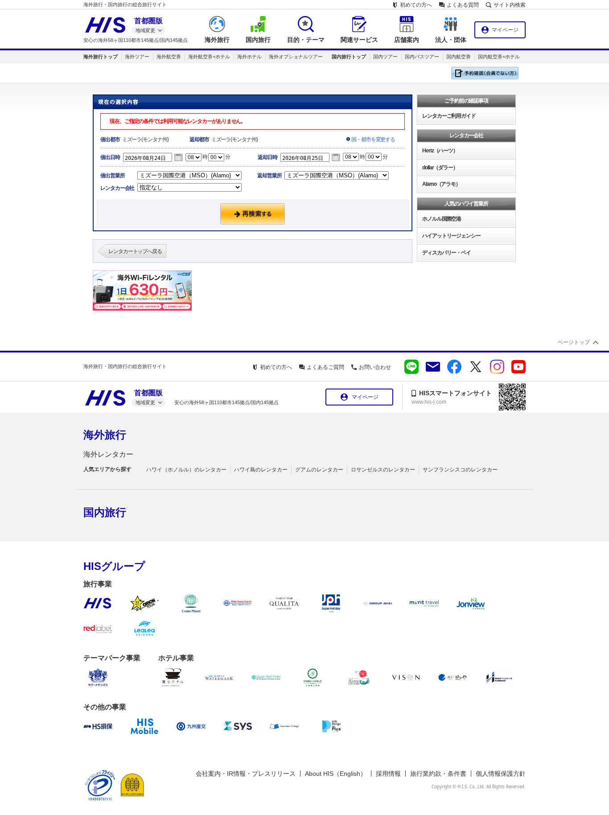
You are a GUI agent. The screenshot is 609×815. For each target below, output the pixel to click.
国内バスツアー (422, 56)
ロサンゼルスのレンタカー (383, 470)
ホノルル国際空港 (441, 219)
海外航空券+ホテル (209, 56)
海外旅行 (104, 435)
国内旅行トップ (349, 56)
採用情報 (388, 773)
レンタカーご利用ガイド (449, 116)
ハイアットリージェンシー (451, 236)
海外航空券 (168, 56)
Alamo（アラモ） (441, 184)
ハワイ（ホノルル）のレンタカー (186, 470)
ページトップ (574, 342)
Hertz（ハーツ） (440, 150)
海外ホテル (249, 56)
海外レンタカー (108, 454)
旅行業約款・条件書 (438, 773)
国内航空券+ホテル (499, 56)
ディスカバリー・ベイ (446, 253)
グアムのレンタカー (319, 470)
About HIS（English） (335, 773)
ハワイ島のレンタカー (261, 470)
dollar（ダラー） (440, 167)
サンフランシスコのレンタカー (460, 470)
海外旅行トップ (100, 56)
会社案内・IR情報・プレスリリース (246, 773)
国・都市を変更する (373, 139)
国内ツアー (385, 56)
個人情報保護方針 (501, 773)
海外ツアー (137, 56)
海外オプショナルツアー (296, 56)
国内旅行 (104, 512)
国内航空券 (458, 56)
